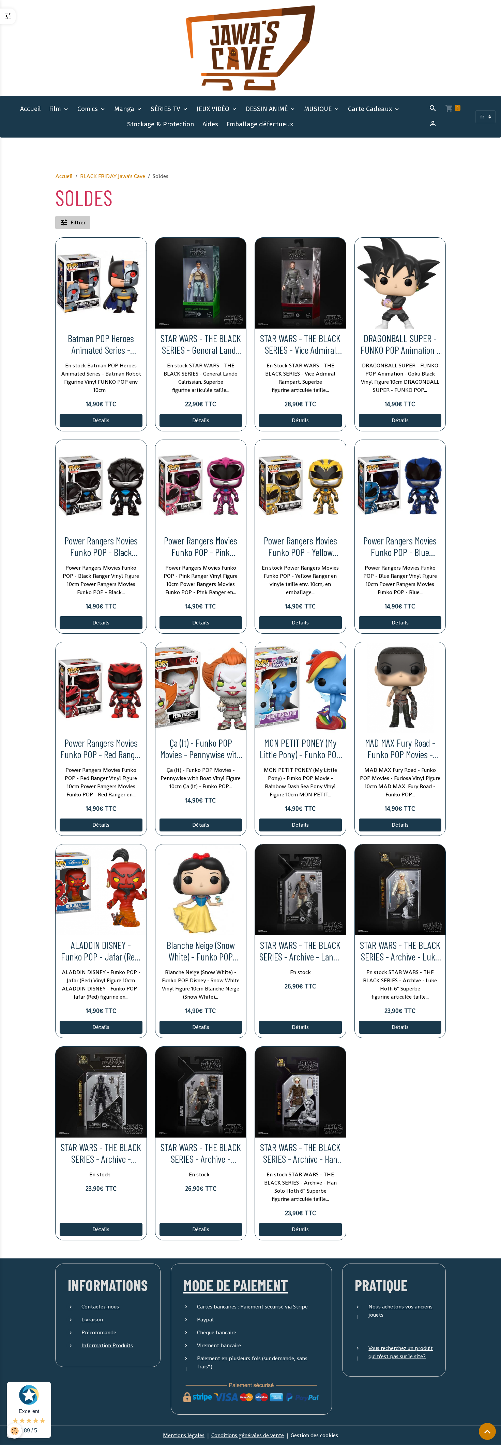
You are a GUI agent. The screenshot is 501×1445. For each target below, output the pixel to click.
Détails (100, 420)
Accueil (30, 109)
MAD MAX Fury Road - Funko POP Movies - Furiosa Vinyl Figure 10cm (400, 749)
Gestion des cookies (314, 1435)
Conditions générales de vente (247, 1435)
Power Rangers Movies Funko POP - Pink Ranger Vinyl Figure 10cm (200, 546)
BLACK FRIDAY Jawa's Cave (112, 176)
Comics (88, 109)
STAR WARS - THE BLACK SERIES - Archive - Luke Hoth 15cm (400, 951)
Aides (210, 124)
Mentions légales (183, 1435)
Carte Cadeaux (371, 109)
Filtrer (78, 222)
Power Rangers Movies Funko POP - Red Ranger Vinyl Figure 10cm (100, 749)
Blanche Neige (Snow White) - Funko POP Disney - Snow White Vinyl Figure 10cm (201, 951)
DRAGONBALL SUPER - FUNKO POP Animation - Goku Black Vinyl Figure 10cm (400, 344)
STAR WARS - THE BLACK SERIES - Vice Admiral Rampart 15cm (300, 344)
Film (56, 109)
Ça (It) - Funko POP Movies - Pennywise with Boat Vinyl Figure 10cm (200, 749)
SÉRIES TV (166, 109)
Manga (125, 109)
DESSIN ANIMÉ (267, 109)
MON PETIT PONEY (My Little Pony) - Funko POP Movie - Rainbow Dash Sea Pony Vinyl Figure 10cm (300, 749)
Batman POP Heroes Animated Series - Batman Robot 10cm (101, 344)
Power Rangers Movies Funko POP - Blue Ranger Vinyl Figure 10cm (400, 546)
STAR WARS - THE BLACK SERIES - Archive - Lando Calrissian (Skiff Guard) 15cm (300, 951)
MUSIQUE (318, 109)
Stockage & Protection (160, 124)
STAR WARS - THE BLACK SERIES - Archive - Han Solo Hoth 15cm (300, 1153)
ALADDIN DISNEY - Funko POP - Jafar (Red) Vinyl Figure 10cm (101, 951)
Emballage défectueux (259, 124)
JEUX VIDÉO (214, 109)
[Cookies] (14, 1431)
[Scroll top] (487, 1431)
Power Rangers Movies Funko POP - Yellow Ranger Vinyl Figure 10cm (300, 546)
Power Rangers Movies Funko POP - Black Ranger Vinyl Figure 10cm (101, 546)
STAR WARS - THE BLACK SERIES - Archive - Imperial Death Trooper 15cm (101, 1153)
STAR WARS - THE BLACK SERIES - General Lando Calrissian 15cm (201, 344)
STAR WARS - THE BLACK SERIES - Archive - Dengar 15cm (201, 1153)
